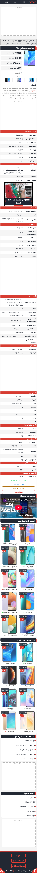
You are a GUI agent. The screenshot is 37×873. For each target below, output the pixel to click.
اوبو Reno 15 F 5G (29, 758)
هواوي (34, 90)
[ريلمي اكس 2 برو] (9, 652)
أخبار (15, 2)
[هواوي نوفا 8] (27, 720)
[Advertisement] (18, 21)
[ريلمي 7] (27, 675)
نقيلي (6, 2)
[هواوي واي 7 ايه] (27, 601)
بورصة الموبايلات (18, 866)
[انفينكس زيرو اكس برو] (9, 675)
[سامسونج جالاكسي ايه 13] (9, 624)
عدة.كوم (15, 870)
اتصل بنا (18, 855)
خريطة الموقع (18, 860)
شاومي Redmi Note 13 (27, 806)
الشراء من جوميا (18, 488)
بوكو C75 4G (30, 811)
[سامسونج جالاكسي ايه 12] (9, 555)
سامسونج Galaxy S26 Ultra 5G (25, 745)
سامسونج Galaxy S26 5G (27, 749)
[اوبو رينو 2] (9, 697)
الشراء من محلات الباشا (18, 480)
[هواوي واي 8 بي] (27, 578)
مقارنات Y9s (19, 492)
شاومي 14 (31, 797)
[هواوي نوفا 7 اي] (27, 555)
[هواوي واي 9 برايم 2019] (9, 533)
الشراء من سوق (18, 484)
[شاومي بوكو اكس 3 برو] (27, 624)
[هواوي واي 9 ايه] (27, 533)
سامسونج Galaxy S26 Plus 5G (25, 754)
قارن (23, 2)
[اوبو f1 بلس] (9, 720)
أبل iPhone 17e (30, 740)
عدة (33, 1)
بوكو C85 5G (30, 815)
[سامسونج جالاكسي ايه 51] (9, 578)
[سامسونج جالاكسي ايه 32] (9, 601)
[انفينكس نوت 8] (27, 652)
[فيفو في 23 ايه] (27, 697)
